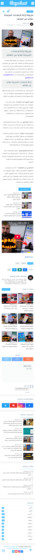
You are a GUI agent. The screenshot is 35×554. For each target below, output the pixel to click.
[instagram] (21, 405)
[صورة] (28, 422)
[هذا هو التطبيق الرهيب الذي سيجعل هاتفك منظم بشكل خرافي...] (27, 195)
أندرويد (17, 514)
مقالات (17, 529)
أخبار (17, 508)
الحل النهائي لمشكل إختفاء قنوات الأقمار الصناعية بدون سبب (13, 456)
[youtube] (13, 405)
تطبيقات (30, 11)
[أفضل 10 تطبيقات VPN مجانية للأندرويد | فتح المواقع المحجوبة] (27, 214)
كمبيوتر (17, 526)
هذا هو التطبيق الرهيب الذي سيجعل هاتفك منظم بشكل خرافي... (12, 197)
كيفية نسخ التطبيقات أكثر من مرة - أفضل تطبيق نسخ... (26, 347)
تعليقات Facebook (17, 359)
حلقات (17, 263)
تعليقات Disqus (7, 359)
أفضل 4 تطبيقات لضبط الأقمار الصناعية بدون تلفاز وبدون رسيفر (13, 439)
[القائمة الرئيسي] (32, 3)
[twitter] (5, 405)
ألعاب (17, 511)
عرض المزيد (6, 289)
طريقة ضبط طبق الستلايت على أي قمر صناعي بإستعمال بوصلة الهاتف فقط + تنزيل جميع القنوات (12, 423)
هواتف (17, 539)
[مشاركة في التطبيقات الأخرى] (9, 269)
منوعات (17, 536)
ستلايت (17, 523)
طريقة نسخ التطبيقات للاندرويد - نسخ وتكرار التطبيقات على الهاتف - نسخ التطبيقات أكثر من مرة (12, 448)
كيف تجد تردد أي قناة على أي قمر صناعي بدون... (19, 494)
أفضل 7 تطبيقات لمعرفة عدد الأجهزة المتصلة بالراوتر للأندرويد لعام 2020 (12, 431)
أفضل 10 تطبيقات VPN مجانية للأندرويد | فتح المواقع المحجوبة (12, 214)
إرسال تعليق (27, 366)
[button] (25, 269)
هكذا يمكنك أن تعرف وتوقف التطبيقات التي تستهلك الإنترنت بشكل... (12, 206)
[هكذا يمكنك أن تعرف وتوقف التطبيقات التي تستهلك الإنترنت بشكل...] (27, 205)
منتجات (17, 533)
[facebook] (29, 405)
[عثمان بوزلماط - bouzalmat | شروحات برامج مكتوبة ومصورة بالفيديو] (18, 3)
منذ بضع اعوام (16, 192)
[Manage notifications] (3, 550)
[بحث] (2, 3)
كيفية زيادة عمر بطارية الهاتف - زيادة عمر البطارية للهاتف (26, 309)
